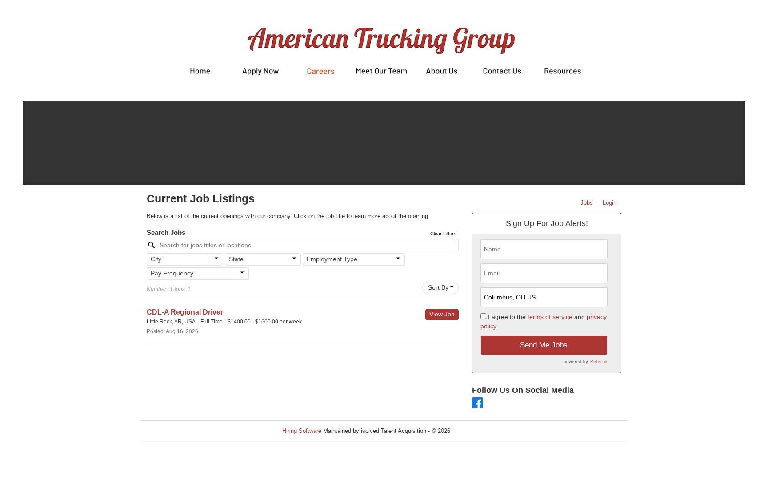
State (236, 259)
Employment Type (332, 259)
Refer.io (599, 362)
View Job (442, 314)
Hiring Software (301, 431)
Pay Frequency (172, 273)
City (156, 259)
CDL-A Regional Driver (185, 312)
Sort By (438, 287)
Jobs (586, 202)
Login (609, 202)
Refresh (476, 431)
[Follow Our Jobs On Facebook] (477, 402)
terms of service (550, 316)
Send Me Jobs (544, 345)
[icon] (216, 258)
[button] (185, 259)
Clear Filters (443, 233)
